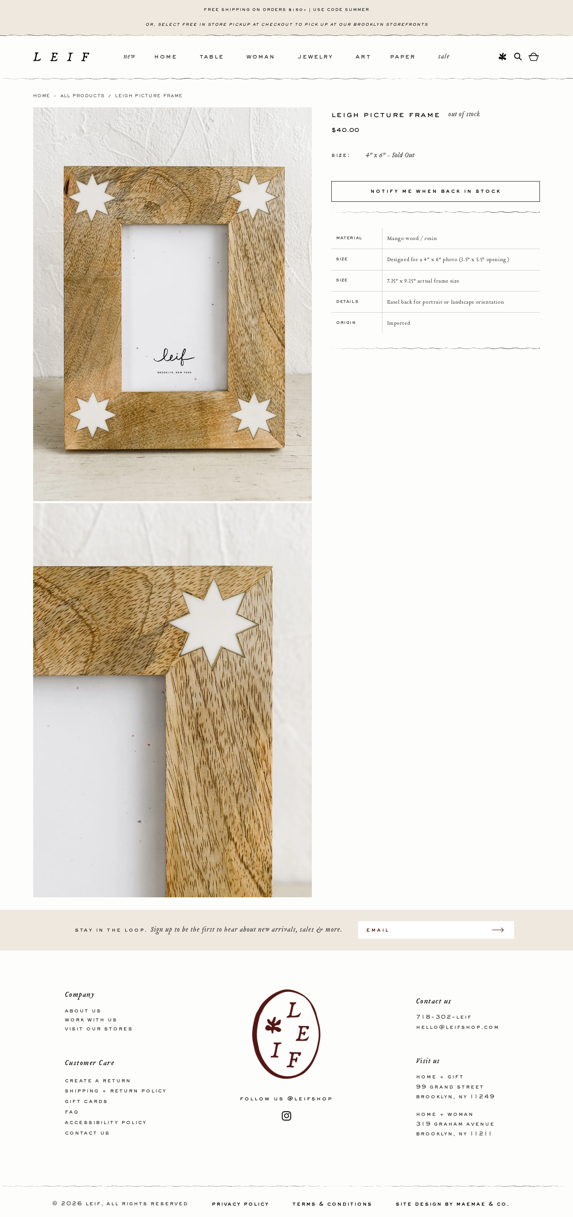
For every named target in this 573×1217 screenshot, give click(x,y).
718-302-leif (444, 1017)
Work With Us (91, 1019)
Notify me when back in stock (435, 191)
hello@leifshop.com (457, 1027)
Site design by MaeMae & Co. (452, 1204)
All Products (82, 96)
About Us (83, 1011)
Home (41, 96)
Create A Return (98, 1080)
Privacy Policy (240, 1204)
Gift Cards (86, 1101)
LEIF (93, 1204)
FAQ (72, 1111)
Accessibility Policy (106, 1122)
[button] (177, 57)
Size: (340, 155)
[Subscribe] (501, 930)
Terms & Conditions (332, 1204)
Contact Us (87, 1132)
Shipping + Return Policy (115, 1091)
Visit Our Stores (99, 1028)
